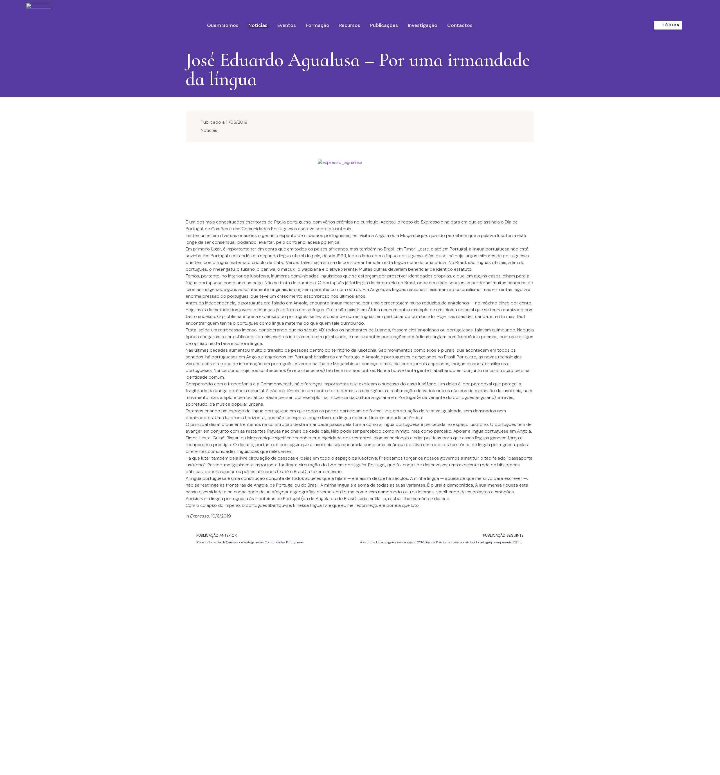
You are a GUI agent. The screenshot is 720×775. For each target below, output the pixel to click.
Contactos (459, 25)
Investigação (422, 25)
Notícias (257, 25)
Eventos (286, 25)
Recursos (349, 25)
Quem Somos (222, 25)
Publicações (384, 25)
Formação (317, 25)
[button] (668, 25)
